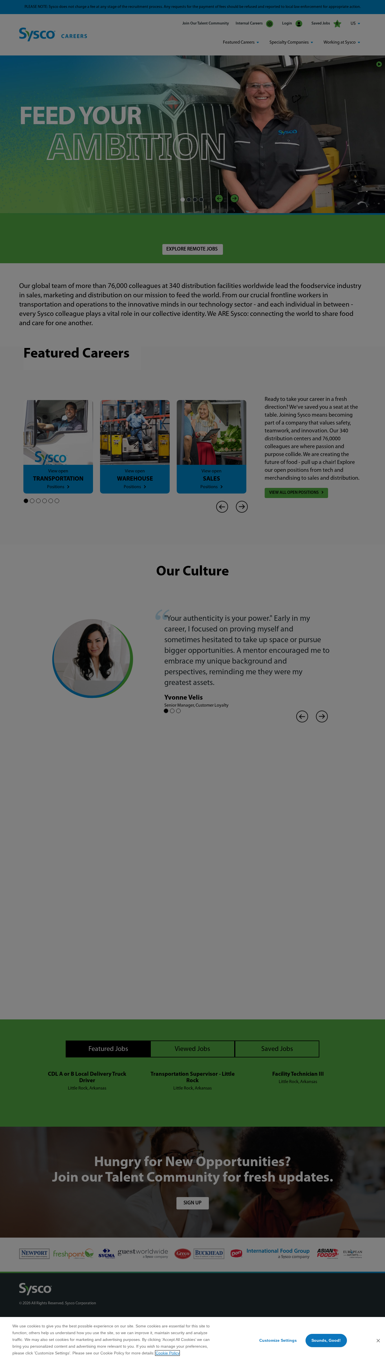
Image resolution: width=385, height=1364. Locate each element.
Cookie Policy (167, 1353)
